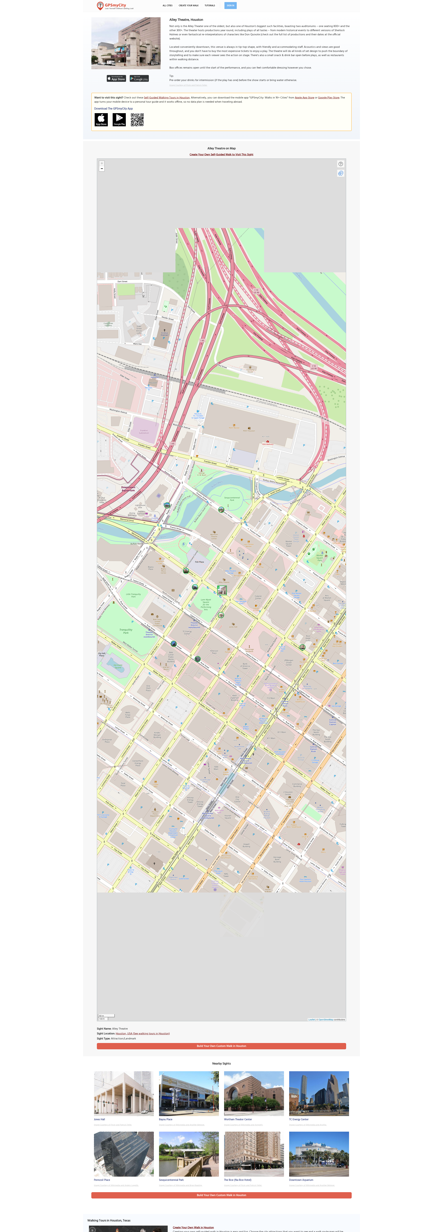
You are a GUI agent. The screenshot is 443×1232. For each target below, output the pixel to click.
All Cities (168, 5)
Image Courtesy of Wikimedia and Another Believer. (182, 1125)
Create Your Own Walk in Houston (193, 1227)
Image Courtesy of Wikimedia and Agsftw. (308, 1125)
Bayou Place (165, 1119)
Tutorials (210, 5)
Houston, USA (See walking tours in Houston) (143, 1033)
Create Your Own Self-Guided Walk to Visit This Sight (221, 154)
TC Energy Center (299, 1119)
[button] (221, 590)
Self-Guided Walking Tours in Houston (167, 98)
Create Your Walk (188, 5)
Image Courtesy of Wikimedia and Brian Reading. (180, 1185)
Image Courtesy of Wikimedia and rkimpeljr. (243, 1125)
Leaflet (312, 1019)
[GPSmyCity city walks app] (115, 6)
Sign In (230, 5)
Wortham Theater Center (238, 1119)
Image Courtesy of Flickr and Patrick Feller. (188, 85)
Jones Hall (99, 1119)
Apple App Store (304, 98)
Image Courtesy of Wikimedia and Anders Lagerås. (116, 1185)
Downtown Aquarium (301, 1180)
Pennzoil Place (102, 1180)
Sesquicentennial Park (171, 1180)
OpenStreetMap (326, 1019)
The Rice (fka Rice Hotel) (237, 1180)
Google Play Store (328, 98)
